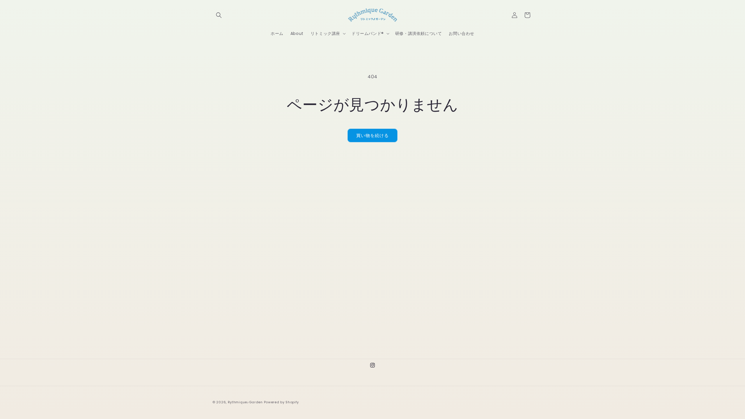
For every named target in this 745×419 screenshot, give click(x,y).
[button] (218, 15)
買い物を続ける (372, 135)
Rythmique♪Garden (245, 402)
